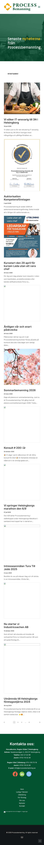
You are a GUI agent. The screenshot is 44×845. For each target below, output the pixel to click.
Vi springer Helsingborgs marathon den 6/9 (19, 507)
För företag (22, 797)
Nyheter (22, 803)
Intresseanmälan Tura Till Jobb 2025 (19, 568)
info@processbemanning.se (25, 768)
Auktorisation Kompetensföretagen (17, 198)
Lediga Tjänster (22, 792)
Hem (22, 789)
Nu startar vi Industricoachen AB (16, 625)
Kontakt (22, 806)
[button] (39, 7)
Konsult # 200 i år (15, 447)
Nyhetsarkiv (13, 74)
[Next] (39, 723)
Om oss (22, 800)
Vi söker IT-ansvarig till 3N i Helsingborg (21, 121)
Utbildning (22, 795)
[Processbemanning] (20, 7)
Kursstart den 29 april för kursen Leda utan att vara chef (20, 266)
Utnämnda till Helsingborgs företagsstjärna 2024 (20, 700)
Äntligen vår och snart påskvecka (18, 328)
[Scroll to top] (40, 841)
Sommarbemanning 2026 (20, 390)
